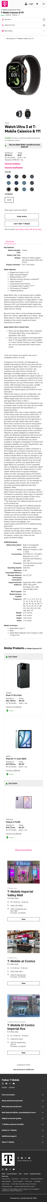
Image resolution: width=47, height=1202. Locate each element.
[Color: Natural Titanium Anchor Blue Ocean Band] (32, 176)
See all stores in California (23, 1069)
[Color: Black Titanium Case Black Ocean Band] (9, 189)
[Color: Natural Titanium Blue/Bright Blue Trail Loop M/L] (16, 183)
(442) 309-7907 (16, 971)
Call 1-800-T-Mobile (22, 224)
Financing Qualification (14, 167)
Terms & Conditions (12, 164)
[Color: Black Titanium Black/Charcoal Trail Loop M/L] (16, 189)
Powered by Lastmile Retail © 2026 (23, 1198)
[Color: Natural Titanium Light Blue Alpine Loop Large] (9, 183)
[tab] (10, 241)
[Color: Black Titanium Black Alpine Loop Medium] (16, 176)
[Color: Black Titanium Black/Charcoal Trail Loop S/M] (24, 176)
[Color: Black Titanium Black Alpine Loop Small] (32, 189)
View (23, 919)
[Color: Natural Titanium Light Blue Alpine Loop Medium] (24, 189)
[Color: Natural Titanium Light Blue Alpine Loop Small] (24, 183)
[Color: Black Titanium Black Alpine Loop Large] (32, 183)
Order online (22, 216)
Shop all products (23, 850)
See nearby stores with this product (28, 229)
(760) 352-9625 (16, 906)
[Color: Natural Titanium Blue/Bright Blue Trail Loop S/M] (9, 176)
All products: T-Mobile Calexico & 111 (20, 38)
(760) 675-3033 (16, 1039)
